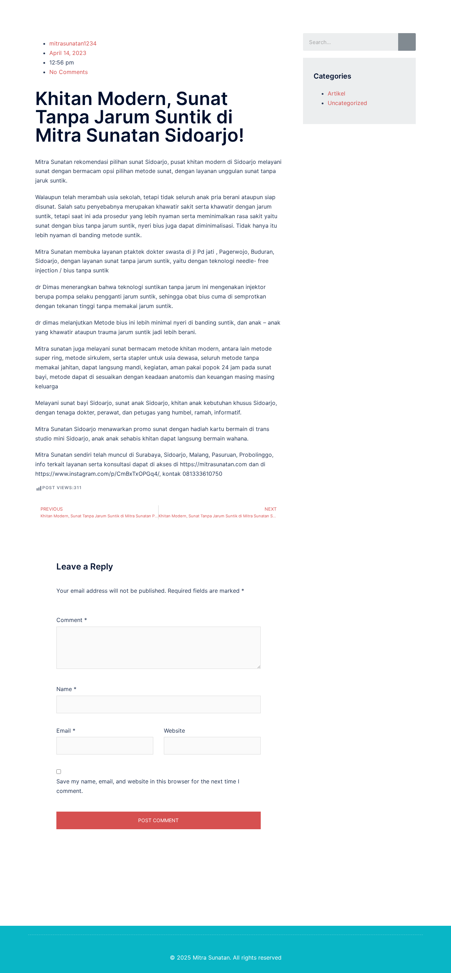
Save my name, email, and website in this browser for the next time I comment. (147, 786)
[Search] (407, 42)
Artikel (336, 93)
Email (65, 730)
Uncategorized (347, 102)
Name (66, 688)
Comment (71, 619)
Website (174, 730)
